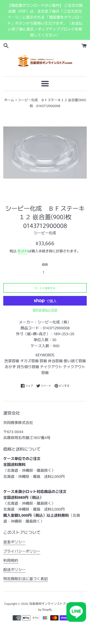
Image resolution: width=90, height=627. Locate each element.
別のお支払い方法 (45, 310)
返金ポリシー (14, 541)
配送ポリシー (14, 569)
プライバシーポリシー (21, 551)
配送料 (22, 250)
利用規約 (10, 560)
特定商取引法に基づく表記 (25, 578)
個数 (45, 264)
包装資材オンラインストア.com (51, 603)
